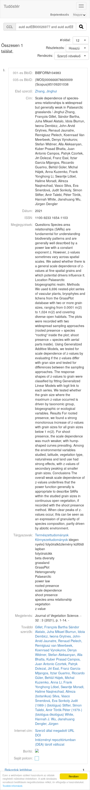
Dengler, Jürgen (46, 723)
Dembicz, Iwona (46, 636)
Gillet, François (46, 627)
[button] (81, 40)
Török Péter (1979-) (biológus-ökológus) (58, 712)
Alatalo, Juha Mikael (49, 631)
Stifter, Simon (72, 705)
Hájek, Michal (64, 677)
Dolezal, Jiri (43, 668)
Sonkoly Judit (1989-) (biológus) (56, 702)
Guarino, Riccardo (71, 673)
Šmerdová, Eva (46, 700)
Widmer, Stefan (46, 654)
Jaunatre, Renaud (56, 640)
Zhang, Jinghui (46, 91)
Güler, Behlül (44, 677)
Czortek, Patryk (66, 663)
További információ (12, 785)
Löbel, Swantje (61, 686)
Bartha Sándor (68, 627)
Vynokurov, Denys (63, 650)
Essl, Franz (61, 668)
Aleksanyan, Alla (70, 654)
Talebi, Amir (43, 709)
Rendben (74, 776)
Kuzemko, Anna (46, 682)
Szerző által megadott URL (54, 730)
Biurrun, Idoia (75, 631)
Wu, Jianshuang (63, 719)
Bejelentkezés (59, 14)
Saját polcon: (23, 758)
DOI (38, 735)
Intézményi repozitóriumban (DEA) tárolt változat (55, 742)
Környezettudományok (51, 539)
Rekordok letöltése (18, 769)
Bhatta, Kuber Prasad (50, 659)
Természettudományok (52, 535)
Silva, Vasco (61, 696)
